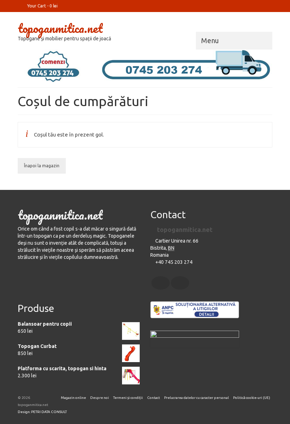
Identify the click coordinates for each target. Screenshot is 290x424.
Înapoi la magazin (41, 165)
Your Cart (42, 6)
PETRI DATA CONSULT (49, 412)
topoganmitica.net (60, 28)
